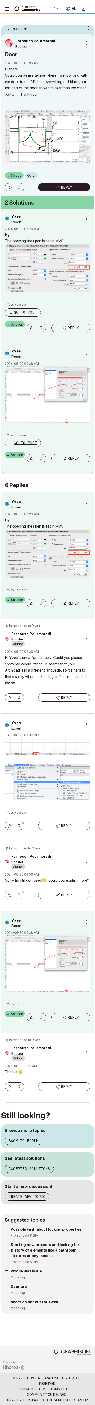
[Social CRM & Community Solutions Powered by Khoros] (13, 1366)
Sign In (86, 9)
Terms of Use (60, 1389)
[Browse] (8, 8)
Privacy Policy (33, 1389)
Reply (66, 187)
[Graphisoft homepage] (73, 1352)
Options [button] (88, 27)
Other (31, 175)
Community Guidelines (46, 1394)
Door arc (19, 1286)
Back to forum (24, 1140)
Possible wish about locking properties (46, 1229)
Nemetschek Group (71, 1400)
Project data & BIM (25, 1235)
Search (56, 8)
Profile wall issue (26, 1271)
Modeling (18, 1277)
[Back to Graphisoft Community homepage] (28, 8)
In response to (24, 626)
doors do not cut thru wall (34, 1302)
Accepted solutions (29, 1168)
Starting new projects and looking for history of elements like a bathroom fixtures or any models (45, 1250)
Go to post (25, 312)
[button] (9, 187)
